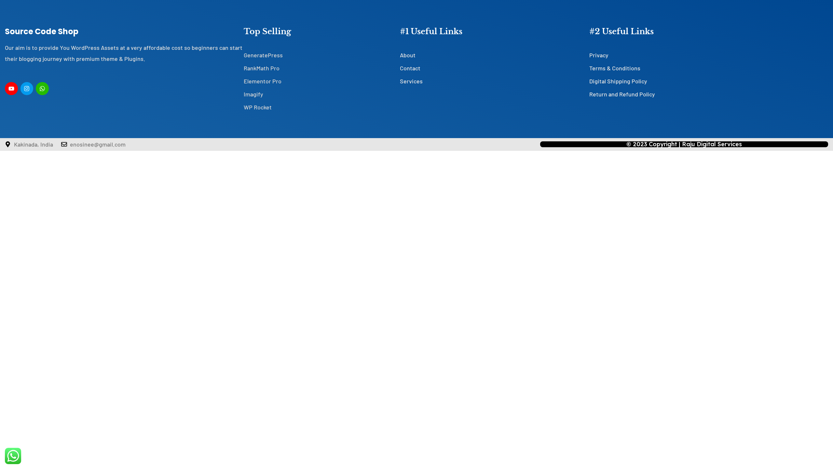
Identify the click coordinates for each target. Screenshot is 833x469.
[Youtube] (11, 88)
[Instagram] (27, 88)
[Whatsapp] (42, 88)
